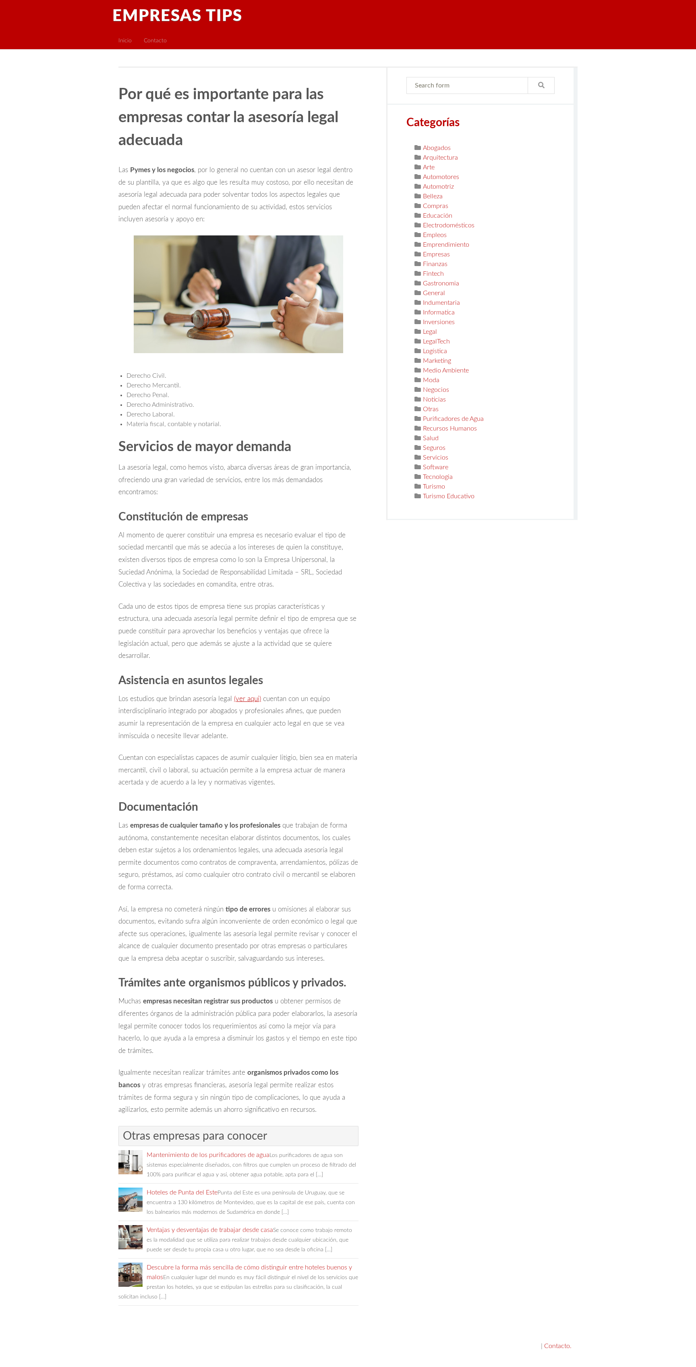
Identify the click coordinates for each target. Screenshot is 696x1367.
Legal (430, 332)
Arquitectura (440, 157)
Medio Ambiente (446, 370)
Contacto (155, 40)
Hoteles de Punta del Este (182, 1192)
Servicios (435, 457)
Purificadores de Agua (453, 419)
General (434, 293)
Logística (435, 351)
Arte (429, 167)
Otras (431, 409)
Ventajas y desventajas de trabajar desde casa (210, 1230)
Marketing (437, 361)
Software (435, 467)
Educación (437, 215)
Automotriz (438, 186)
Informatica (439, 312)
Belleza (433, 196)
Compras (435, 206)
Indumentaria (441, 303)
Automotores (441, 177)
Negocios (436, 390)
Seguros (434, 448)
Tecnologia (438, 477)
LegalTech (436, 341)
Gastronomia (441, 283)
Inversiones (439, 322)
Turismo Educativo (448, 496)
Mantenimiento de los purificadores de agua (208, 1155)
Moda (431, 380)
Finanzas (435, 264)
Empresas (436, 254)
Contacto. (558, 1346)
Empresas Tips (177, 16)
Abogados (437, 148)
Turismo (434, 486)
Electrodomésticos (448, 225)
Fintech (433, 273)
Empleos (435, 235)
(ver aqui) (247, 698)
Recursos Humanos (450, 428)
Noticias (434, 399)
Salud (431, 438)
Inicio (125, 40)
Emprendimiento (446, 244)
